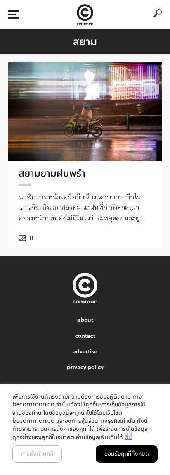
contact (85, 335)
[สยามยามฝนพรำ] (85, 111)
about (85, 319)
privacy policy (85, 367)
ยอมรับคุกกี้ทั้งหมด (126, 453)
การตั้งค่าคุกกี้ (37, 453)
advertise (85, 351)
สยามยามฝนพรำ (52, 173)
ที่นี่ (128, 437)
